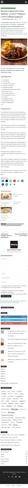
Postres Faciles (5, 409)
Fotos (21, 398)
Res (14, 8)
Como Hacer (11, 396)
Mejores (10, 403)
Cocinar (16, 393)
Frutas (2, 401)
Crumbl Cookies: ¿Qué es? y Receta (9, 437)
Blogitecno (3, 378)
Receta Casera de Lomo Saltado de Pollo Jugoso (5, 203)
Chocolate (19, 391)
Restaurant (12, 422)
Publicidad (19, 485)
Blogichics (3, 373)
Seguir (24, 320)
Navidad (22, 403)
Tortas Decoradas (5, 427)
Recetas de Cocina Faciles (7, 417)
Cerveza (13, 391)
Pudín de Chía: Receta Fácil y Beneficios (10, 442)
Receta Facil (3, 412)
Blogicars (3, 369)
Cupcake (3, 398)
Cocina (3, 394)
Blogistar (3, 376)
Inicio (2, 5)
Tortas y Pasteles (5, 459)
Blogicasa (3, 371)
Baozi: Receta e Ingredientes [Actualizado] (17, 339)
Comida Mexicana (5, 461)
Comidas (3, 396)
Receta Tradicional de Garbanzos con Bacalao (11, 440)
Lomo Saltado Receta (18, 223)
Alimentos (3, 391)
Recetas (11, 412)
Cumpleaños (19, 396)
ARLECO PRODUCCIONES (7, 19)
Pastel (3, 406)
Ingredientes (4, 403)
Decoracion (15, 398)
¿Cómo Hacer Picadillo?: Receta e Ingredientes (6, 235)
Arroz (8, 391)
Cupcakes (9, 398)
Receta (3, 225)
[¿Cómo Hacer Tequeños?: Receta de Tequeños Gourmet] (6, 210)
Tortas (15, 425)
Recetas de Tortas (17, 420)
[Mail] (12, 477)
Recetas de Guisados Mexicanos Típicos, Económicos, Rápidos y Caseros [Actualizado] (17, 346)
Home (8, 485)
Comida (21, 393)
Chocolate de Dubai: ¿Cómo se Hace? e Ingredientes (13, 434)
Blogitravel (3, 380)
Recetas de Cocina (7, 415)
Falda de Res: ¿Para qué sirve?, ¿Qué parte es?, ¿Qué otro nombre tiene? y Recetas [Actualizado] (16, 354)
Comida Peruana (9, 8)
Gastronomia (14, 401)
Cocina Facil (10, 393)
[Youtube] (19, 477)
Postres (20, 406)
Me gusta (23, 316)
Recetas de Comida (20, 417)
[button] (25, 2)
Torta (9, 425)
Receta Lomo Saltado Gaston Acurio (13, 225)
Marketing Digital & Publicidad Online (9, 383)
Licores (2, 463)
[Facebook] (9, 477)
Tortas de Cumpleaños (16, 427)
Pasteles (9, 406)
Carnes (5, 5)
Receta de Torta (23, 409)
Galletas (8, 401)
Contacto (13, 485)
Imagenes (22, 401)
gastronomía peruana (6, 28)
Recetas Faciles (5, 422)
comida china (12, 32)
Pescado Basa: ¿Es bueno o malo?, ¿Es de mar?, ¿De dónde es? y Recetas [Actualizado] (17, 333)
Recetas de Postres (6, 420)
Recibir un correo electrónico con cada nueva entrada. (14, 294)
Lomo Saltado (10, 223)
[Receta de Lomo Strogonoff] (18, 196)
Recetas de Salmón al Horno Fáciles (21, 234)
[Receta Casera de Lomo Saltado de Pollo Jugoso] (6, 196)
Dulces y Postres (5, 452)
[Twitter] (16, 477)
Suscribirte (23, 323)
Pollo (15, 406)
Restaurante (19, 422)
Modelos (17, 403)
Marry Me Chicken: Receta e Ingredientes (10, 445)
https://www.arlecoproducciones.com (14, 251)
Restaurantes (4, 424)
